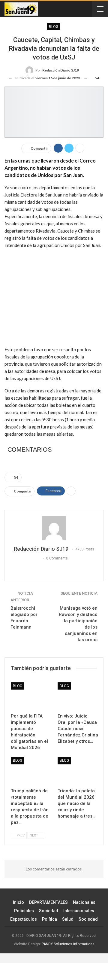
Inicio (18, 902)
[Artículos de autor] (54, 528)
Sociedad (48, 910)
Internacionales (78, 910)
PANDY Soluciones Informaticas (68, 944)
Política (49, 919)
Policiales (24, 910)
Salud (68, 919)
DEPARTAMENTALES (48, 902)
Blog (53, 27)
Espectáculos (23, 919)
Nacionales (84, 902)
